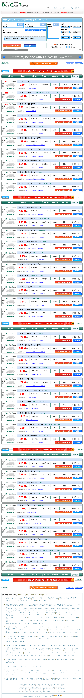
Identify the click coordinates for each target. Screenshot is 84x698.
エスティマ (62, 599)
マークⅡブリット (68, 659)
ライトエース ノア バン (59, 670)
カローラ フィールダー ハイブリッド (68, 610)
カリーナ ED (60, 604)
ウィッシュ (40, 599)
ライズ (7, 670)
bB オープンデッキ (21, 678)
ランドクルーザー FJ (27, 673)
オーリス (43, 600)
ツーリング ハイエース (32, 638)
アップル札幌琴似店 (31, 88)
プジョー (20, 691)
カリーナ (53, 604)
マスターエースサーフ (11, 659)
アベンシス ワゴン (33, 597)
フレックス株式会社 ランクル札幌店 (35, 99)
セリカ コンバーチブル (55, 632)
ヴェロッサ (39, 655)
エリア (49, 24)
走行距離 (64, 29)
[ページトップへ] (78, 197)
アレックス (24, 599)
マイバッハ (54, 685)
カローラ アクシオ (51, 605)
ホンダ (22, 685)
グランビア (53, 620)
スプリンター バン (53, 630)
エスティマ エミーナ (71, 599)
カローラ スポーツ (37, 608)
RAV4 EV (28, 679)
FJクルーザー (47, 678)
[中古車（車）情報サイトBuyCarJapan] (15, 4)
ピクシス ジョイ (64, 648)
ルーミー (67, 673)
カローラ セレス (65, 608)
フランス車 (42, 684)
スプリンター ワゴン (75, 630)
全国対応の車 (16, 38)
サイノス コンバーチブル (21, 627)
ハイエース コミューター (19, 645)
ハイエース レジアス (52, 645)
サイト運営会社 (24, 696)
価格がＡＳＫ (24, 38)
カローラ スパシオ (27, 608)
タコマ (62, 636)
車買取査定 (23, 12)
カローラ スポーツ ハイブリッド (51, 608)
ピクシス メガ (28, 650)
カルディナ (9, 605)
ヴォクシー (52, 655)
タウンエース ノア (31, 636)
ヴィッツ (8, 655)
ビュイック (21, 688)
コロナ (7, 621)
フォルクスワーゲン (42, 687)
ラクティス (9, 671)
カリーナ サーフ (68, 604)
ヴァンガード (9, 654)
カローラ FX (35, 605)
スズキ (34, 685)
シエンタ (47, 627)
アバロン (18, 597)
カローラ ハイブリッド (31, 610)
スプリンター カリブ (11, 628)
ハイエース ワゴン (64, 645)
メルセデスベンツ (46, 685)
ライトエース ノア (47, 670)
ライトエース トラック (36, 670)
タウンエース (9, 636)
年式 (62, 35)
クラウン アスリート (28, 614)
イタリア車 (47, 684)
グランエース (34, 620)
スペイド (8, 631)
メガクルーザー (10, 662)
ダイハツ (37, 685)
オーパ (38, 600)
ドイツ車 (29, 684)
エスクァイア (54, 599)
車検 (50, 696)
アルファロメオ (28, 691)
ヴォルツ (72, 655)
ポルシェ (32, 687)
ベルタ (68, 653)
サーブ (42, 692)
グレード (5, 30)
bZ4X (27, 678)
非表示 (8, 38)
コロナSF (35, 623)
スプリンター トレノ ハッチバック (38, 630)
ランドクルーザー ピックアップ (41, 673)
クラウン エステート (39, 614)
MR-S (7, 679)
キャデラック (52, 687)
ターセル (77, 636)
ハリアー (16, 648)
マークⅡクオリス (41, 659)
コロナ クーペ (18, 623)
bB (14, 678)
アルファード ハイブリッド (13, 599)
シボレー (56, 687)
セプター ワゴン (36, 632)
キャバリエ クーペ (67, 613)
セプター (19, 632)
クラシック (75, 617)
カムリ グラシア (14, 604)
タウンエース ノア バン (43, 636)
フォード (29, 688)
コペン (59, 620)
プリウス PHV (73, 650)
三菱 (24, 685)
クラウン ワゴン (67, 617)
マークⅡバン (59, 659)
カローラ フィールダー (52, 610)
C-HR (41, 678)
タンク (66, 636)
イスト (29, 599)
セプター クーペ (27, 632)
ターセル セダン (10, 638)
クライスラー (45, 688)
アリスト (46, 597)
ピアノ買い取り (37, 696)
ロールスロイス (57, 688)
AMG (51, 685)
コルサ (67, 620)
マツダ (31, 685)
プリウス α (8, 651)
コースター (41, 623)
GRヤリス (65, 678)
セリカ (46, 632)
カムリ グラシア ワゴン (26, 604)
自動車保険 (64, 12)
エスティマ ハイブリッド (12, 600)
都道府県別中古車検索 (55, 12)
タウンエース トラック (20, 636)
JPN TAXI (74, 678)
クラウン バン (31, 617)
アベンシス (24, 597)
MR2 (11, 679)
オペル (47, 687)
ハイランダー (9, 648)
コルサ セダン (74, 620)
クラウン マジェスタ (41, 617)
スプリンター (68, 627)
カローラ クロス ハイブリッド (13, 608)
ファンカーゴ (36, 650)
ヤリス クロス (13, 666)
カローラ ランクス (10, 611)
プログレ (20, 653)
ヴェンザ (45, 655)
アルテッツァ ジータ (63, 597)
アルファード (72, 597)
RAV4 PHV (34, 679)
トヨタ (61, 684)
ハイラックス (73, 645)
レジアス (72, 673)
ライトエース (25, 670)
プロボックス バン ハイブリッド (57, 653)
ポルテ (73, 653)
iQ (70, 678)
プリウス (66, 650)
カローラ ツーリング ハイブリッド (15, 610)
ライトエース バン (71, 670)
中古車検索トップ (16, 12)
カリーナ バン (77, 604)
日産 (63, 684)
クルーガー (9, 618)
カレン (23, 605)
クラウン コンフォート (66, 614)
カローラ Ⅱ (42, 605)
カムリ (7, 604)
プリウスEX (9, 653)
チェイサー (22, 638)
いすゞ (41, 685)
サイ (7, 627)
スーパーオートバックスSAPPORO (35, 259)
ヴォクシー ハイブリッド (62, 655)
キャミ (75, 613)
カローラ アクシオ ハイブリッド (65, 605)
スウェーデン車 (52, 684)
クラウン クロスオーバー (52, 614)
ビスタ (38, 648)
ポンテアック (40, 688)
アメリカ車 (33, 684)
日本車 (25, 684)
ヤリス (7, 666)
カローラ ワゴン (46, 613)
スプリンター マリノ (63, 630)
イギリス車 (38, 684)
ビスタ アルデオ (45, 648)
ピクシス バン (20, 650)
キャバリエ (59, 613)
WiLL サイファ (55, 679)
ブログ (42, 696)
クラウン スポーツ (10, 615)
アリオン (41, 597)
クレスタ (22, 620)
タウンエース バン (55, 636)
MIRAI (79, 678)
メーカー (5, 24)
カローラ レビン (20, 613)
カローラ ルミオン (10, 613)
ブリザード (43, 650)
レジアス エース (10, 674)
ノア (12, 641)
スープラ (8, 632)
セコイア (13, 632)
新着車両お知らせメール (32, 12)
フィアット (43, 691)
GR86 (53, 678)
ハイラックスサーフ (11, 647)
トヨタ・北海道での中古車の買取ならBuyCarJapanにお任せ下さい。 (66, 8)
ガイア (53, 613)
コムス (63, 620)
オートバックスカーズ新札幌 (33, 374)
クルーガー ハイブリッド (12, 620)
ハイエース (9, 645)
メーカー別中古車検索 (44, 12)
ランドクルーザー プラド (57, 673)
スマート (58, 685)
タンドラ (71, 636)
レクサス (57, 684)
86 (11, 678)
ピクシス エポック (54, 648)
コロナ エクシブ (10, 623)
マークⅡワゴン (10, 661)
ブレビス (55, 650)
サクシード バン (39, 627)
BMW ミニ (22, 687)
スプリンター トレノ (22, 630)
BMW (62, 685)
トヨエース (55, 638)
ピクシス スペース (74, 648)
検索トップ (21, 684)
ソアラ (77, 632)
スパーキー (61, 627)
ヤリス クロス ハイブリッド (25, 666)
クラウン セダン (10, 617)
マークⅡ (33, 659)
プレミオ (15, 653)
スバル (27, 685)
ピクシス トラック (10, 650)
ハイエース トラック (31, 645)
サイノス (11, 627)
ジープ (53, 688)
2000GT (8, 678)
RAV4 (23, 679)
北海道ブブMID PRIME (32, 420)
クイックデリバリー (11, 614)
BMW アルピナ (27, 687)
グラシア (27, 620)
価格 (62, 24)
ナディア (8, 641)
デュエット (42, 638)
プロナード (27, 653)
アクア (13, 597)
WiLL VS (48, 679)
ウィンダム (47, 599)
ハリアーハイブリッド (25, 648)
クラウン (19, 614)
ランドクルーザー (16, 673)
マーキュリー (34, 688)
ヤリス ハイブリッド (39, 666)
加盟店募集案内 (30, 696)
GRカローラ (59, 678)
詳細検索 (15, 49)
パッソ (33, 648)
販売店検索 (70, 12)
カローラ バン (41, 610)
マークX (20, 659)
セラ (42, 632)
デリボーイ (49, 638)
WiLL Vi (43, 679)
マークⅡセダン (51, 659)
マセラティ (39, 691)
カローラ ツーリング (75, 608)
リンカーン (25, 688)
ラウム (78, 670)
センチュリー (70, 632)
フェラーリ (34, 691)
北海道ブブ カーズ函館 (32, 408)
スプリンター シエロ (11, 630)
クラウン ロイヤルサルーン (55, 617)
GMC (60, 687)
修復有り (32, 38)
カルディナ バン (17, 605)
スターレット (53, 627)
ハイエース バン (42, 645)
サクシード (31, 627)
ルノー (24, 691)
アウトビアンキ (59, 691)
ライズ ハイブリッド (15, 670)
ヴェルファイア (15, 655)
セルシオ (64, 632)
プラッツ (60, 650)
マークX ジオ (26, 659)
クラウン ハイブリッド (21, 617)
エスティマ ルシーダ (25, 600)
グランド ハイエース (44, 620)
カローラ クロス (10, 607)
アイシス (8, 597)
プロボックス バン (43, 653)
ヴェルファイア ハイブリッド (28, 655)
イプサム (34, 599)
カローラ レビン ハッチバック (33, 613)
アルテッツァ (53, 597)
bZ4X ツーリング (34, 678)
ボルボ (64, 691)
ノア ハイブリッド (19, 641)
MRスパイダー (17, 679)
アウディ (36, 687)
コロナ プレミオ (27, 623)
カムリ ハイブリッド (38, 604)
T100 (39, 679)
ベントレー (63, 688)
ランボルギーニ (49, 691)
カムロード (47, 604)
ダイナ (17, 638)
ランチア (54, 691)
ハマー (63, 687)
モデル (27, 24)
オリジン (33, 600)
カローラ (28, 605)
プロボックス (34, 653)
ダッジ (50, 688)
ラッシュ (8, 673)
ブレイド (49, 650)
